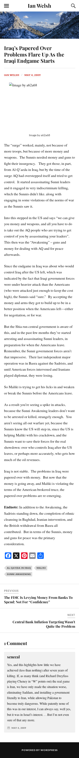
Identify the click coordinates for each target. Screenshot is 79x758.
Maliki (41, 568)
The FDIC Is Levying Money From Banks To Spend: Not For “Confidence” (38, 599)
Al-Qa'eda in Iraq (19, 568)
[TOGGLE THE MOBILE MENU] (6, 5)
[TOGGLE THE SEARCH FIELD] (72, 5)
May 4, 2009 (33, 74)
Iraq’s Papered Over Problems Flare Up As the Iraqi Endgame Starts (34, 54)
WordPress (49, 750)
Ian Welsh (39, 5)
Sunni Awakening (19, 574)
